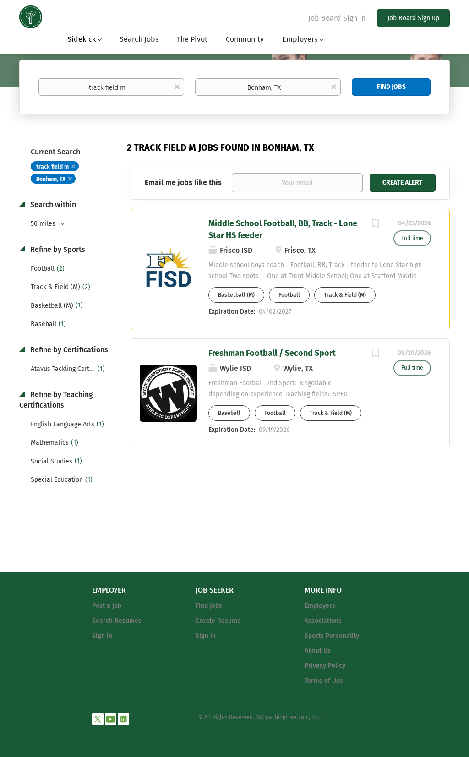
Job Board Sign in (336, 18)
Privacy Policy (325, 666)
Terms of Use (324, 681)
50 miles (44, 224)
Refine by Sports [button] (56, 249)
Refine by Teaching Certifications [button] (56, 399)
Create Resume (218, 621)
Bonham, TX (50, 179)
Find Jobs (391, 87)
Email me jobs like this (183, 182)
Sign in (102, 636)
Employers (320, 606)
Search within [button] (52, 204)
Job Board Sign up (413, 18)
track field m (52, 166)
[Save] (375, 225)
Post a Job (106, 606)
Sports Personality (332, 636)
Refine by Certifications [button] (68, 349)
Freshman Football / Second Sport (272, 353)
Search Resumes (117, 621)
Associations (323, 621)
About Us (318, 650)
